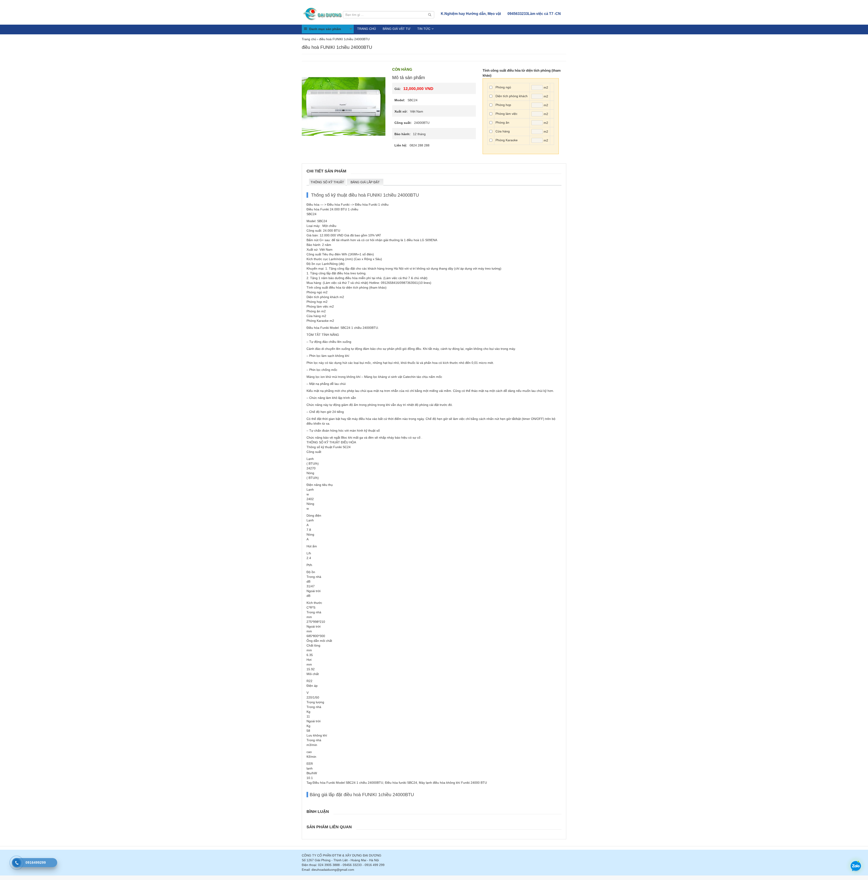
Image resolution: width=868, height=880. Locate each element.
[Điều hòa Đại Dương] (323, 13)
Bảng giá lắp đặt (365, 182)
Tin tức (423, 29)
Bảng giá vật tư (396, 29)
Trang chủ (366, 29)
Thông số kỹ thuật (327, 182)
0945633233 (534, 14)
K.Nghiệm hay (471, 14)
